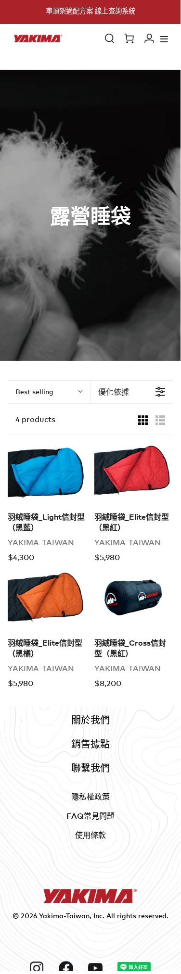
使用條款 (90, 835)
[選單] (164, 38)
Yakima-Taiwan (64, 916)
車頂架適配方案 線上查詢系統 (90, 11)
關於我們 (90, 720)
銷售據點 (90, 744)
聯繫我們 (90, 768)
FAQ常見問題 (90, 816)
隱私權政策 (90, 796)
